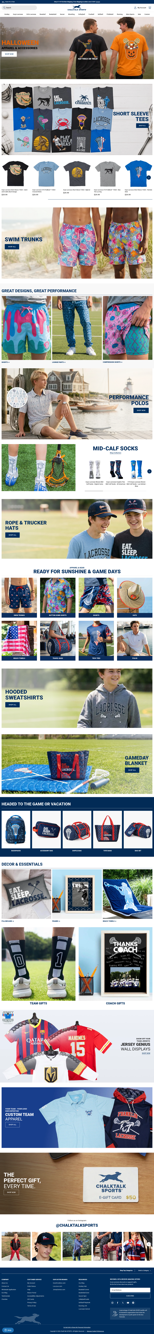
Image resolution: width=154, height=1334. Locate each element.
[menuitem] (140, 8)
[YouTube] (128, 1302)
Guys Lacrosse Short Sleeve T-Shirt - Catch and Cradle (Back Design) (14, 191)
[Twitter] (122, 1302)
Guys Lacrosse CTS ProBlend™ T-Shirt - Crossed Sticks (44, 191)
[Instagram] (112, 1302)
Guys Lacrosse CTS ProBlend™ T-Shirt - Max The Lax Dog (107, 191)
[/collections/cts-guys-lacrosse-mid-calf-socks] (38, 467)
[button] (7, 14)
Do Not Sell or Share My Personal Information (77, 1327)
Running (120, 14)
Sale (139, 14)
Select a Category (143, 1270)
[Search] (4, 7)
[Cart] (149, 7)
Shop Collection (115, 453)
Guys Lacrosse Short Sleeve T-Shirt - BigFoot (76, 190)
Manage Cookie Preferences (95, 1331)
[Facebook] (117, 1302)
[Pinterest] (133, 1302)
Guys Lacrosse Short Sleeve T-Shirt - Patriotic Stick (138, 191)
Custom (147, 14)
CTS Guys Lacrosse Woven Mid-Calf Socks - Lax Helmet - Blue (136, 484)
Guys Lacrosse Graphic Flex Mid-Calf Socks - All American (115, 483)
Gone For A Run (10, 2)
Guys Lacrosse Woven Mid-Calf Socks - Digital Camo (95, 483)
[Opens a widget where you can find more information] (8, 1330)
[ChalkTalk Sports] (77, 8)
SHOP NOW (9, 54)
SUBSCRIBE (130, 1296)
